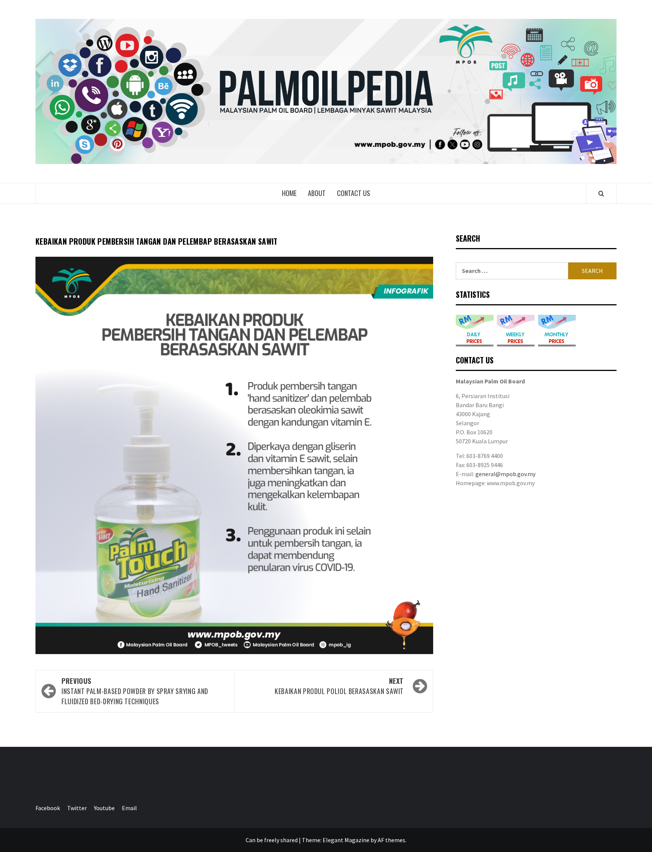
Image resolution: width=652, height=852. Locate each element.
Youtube (104, 808)
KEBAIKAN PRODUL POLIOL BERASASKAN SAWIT (339, 686)
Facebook (47, 808)
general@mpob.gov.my (505, 474)
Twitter (77, 808)
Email (129, 808)
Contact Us (353, 193)
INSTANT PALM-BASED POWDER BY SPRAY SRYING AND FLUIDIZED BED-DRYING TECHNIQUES (135, 691)
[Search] (601, 193)
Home (289, 193)
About (317, 193)
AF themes (391, 840)
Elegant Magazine (346, 840)
